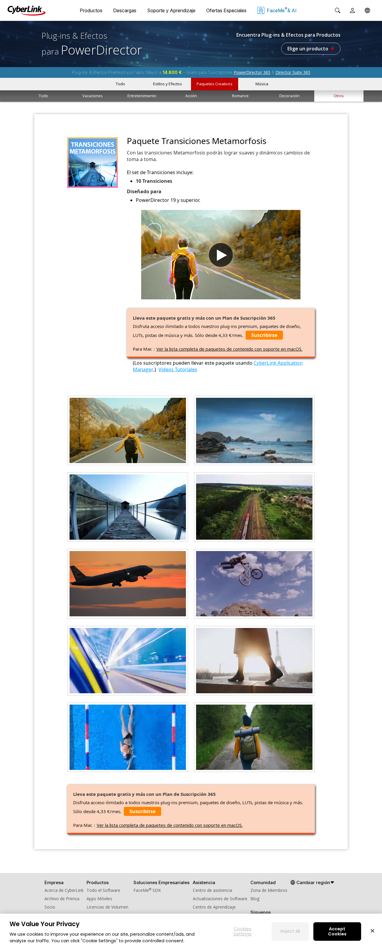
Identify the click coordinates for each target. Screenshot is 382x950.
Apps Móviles (99, 898)
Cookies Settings (242, 931)
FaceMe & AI (282, 9)
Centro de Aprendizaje (214, 907)
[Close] (372, 930)
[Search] (337, 10)
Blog (254, 898)
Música (261, 83)
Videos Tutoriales (177, 369)
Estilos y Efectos (167, 83)
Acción (191, 95)
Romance (240, 95)
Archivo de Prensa (61, 898)
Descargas (124, 10)
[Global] (367, 10)
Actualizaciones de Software (220, 898)
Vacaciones (92, 95)
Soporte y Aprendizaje (171, 10)
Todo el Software (103, 890)
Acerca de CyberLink (64, 890)
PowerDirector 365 (252, 72)
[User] (352, 10)
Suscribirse (264, 335)
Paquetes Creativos (214, 83)
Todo (120, 83)
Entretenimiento (141, 95)
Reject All (290, 931)
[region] (191, 932)
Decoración (289, 95)
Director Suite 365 (292, 72)
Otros (339, 95)
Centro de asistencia (212, 890)
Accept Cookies (337, 931)
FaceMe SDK (147, 890)
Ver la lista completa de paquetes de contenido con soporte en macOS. (229, 349)
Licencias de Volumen (107, 907)
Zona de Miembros (268, 890)
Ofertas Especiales (226, 10)
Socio (49, 907)
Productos (91, 10)
